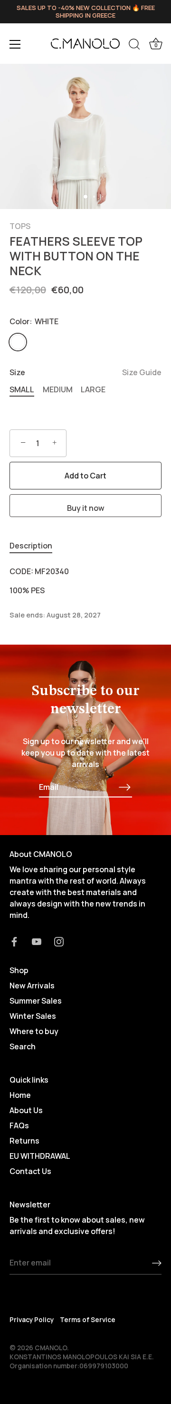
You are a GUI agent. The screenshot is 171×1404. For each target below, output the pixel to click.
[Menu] (15, 44)
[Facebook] (14, 941)
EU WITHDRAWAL (40, 1156)
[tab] (36, 545)
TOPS (20, 226)
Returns (24, 1140)
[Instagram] (59, 941)
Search (23, 1046)
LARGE (93, 389)
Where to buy (34, 1031)
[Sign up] (157, 1263)
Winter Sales (33, 1016)
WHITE (18, 342)
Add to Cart (85, 475)
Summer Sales (36, 1001)
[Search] (134, 45)
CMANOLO (51, 1348)
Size (86, 372)
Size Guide (142, 372)
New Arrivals (32, 985)
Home (20, 1095)
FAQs (19, 1125)
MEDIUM (58, 389)
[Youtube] (36, 941)
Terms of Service (87, 1319)
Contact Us (30, 1171)
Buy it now (85, 508)
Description (31, 545)
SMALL (22, 389)
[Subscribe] (124, 787)
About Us (26, 1110)
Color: (34, 321)
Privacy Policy (32, 1319)
